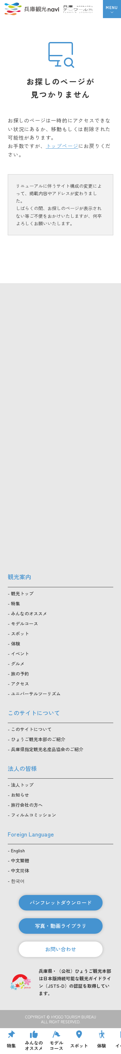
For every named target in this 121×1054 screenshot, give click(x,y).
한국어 (18, 881)
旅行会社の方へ (27, 805)
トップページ (62, 146)
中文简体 (20, 870)
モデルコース (24, 623)
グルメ (18, 663)
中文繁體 (20, 860)
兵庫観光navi (31, 9)
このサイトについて (31, 729)
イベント (20, 653)
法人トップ (22, 785)
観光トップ (22, 593)
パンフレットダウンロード (61, 902)
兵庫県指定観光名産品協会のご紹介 (47, 749)
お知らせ (20, 795)
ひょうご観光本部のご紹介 (38, 739)
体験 (15, 643)
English (18, 850)
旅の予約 (20, 673)
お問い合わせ (60, 949)
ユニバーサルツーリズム (36, 693)
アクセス (20, 683)
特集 (15, 603)
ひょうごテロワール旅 (78, 9)
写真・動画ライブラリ (60, 926)
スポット (20, 633)
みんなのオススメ (29, 613)
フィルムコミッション (33, 815)
